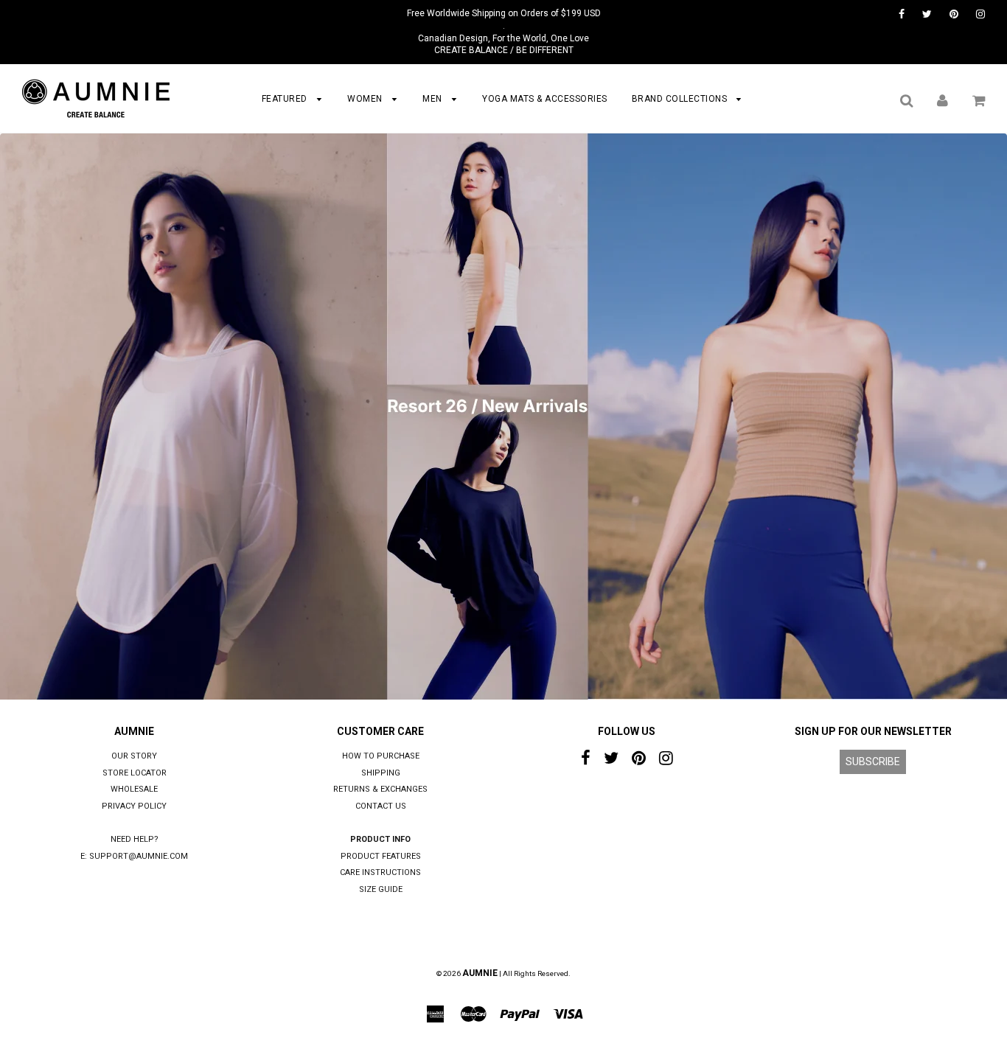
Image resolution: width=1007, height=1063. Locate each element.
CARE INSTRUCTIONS (380, 872)
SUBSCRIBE (873, 761)
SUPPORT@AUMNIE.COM (138, 856)
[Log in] (942, 100)
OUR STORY (134, 756)
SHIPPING (380, 773)
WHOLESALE (134, 789)
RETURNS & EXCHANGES (380, 789)
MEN (433, 99)
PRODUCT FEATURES (381, 856)
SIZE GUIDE (381, 889)
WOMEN (366, 99)
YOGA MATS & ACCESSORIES (544, 99)
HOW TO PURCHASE (380, 756)
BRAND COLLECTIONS (681, 99)
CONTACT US (380, 806)
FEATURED (286, 99)
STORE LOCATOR (134, 773)
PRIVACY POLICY (134, 806)
